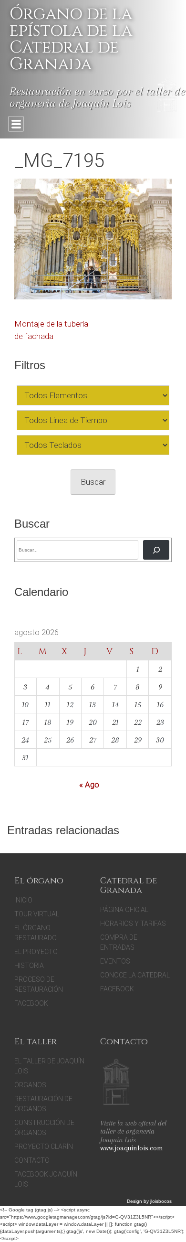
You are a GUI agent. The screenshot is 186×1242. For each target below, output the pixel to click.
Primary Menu (16, 124)
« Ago (89, 784)
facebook (117, 989)
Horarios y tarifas (133, 923)
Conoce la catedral (135, 975)
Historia (29, 965)
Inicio (23, 900)
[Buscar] (156, 550)
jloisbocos (161, 1201)
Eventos (115, 961)
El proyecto (36, 951)
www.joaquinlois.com (131, 1148)
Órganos (30, 1085)
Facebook (31, 1003)
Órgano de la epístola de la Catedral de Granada (71, 39)
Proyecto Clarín (43, 1146)
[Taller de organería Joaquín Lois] (116, 1083)
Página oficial (124, 909)
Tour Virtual (36, 914)
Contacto (32, 1160)
